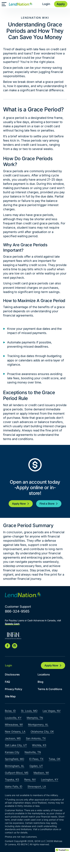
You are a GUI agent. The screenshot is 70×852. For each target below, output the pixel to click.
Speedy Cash (12, 623)
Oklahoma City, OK (42, 731)
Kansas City (12, 752)
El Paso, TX (36, 759)
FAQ (7, 681)
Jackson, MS (13, 738)
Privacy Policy (13, 689)
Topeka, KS (12, 779)
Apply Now (19, 503)
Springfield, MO (14, 759)
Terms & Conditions (50, 689)
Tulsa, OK (54, 759)
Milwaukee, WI (14, 724)
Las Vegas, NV (52, 710)
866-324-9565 (17, 611)
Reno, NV (30, 779)
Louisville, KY (13, 717)
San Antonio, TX (36, 738)
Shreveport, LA (37, 786)
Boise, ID (10, 710)
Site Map (10, 696)
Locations (44, 674)
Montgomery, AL (38, 724)
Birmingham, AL (14, 766)
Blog (40, 681)
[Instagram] (14, 645)
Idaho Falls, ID (13, 786)
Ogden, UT (36, 766)
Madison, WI (41, 772)
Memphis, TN (35, 717)
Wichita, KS (39, 745)
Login (46, 4)
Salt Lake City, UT (16, 745)
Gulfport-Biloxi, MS (16, 772)
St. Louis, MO (29, 710)
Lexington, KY (49, 779)
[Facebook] (7, 645)
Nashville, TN (33, 752)
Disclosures (12, 674)
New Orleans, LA (15, 731)
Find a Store (47, 503)
